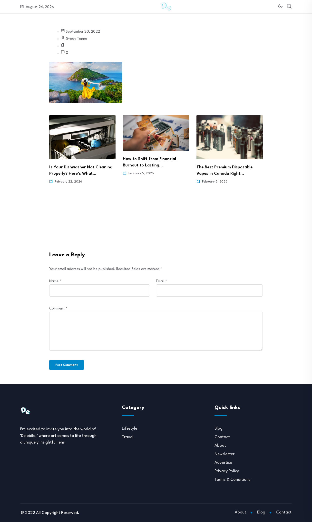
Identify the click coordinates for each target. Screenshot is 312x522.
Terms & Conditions (232, 480)
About (220, 446)
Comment (58, 308)
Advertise (223, 463)
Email (161, 281)
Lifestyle (129, 428)
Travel (127, 437)
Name (55, 281)
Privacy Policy (226, 471)
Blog (218, 428)
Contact (222, 437)
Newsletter (224, 454)
